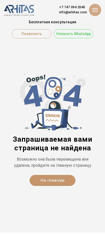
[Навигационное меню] (95, 10)
